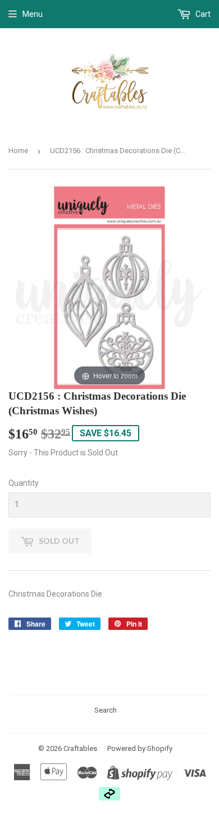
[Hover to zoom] (109, 287)
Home (18, 150)
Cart (202, 14)
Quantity (23, 482)
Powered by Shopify (139, 748)
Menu (32, 14)
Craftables (80, 748)
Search (105, 710)
